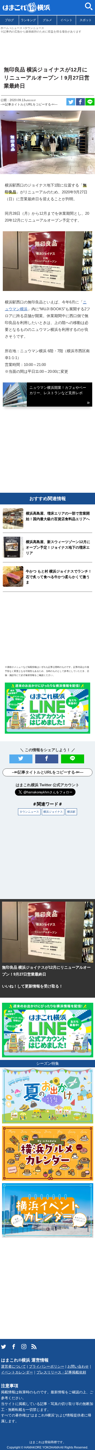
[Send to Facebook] (80, 101)
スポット (86, 20)
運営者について (13, 1366)
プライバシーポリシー (46, 1366)
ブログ (9, 20)
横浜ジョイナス (53, 811)
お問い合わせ (78, 1366)
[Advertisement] (47, 47)
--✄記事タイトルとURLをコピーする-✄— (29, 104)
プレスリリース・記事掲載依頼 (61, 1372)
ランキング (28, 20)
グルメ (47, 20)
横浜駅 (71, 811)
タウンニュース (29, 811)
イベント (66, 20)
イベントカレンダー (17, 1372)
